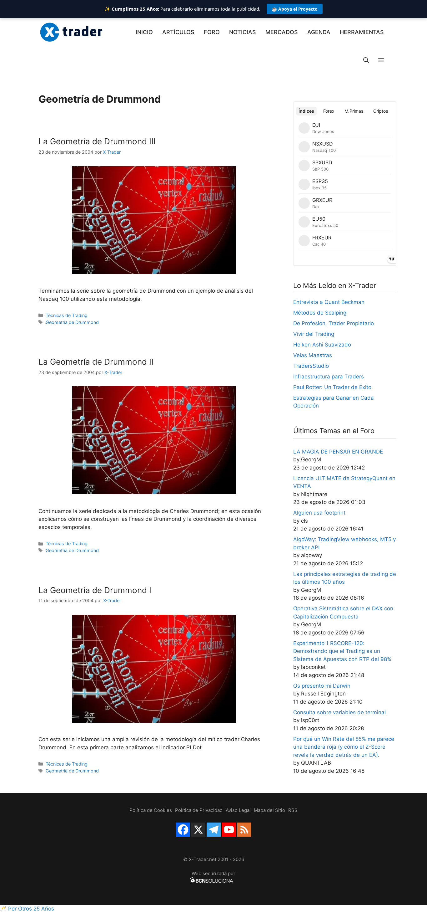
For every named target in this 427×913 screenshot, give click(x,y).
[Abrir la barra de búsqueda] (366, 60)
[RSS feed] (244, 830)
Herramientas (362, 32)
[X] (198, 830)
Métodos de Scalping (319, 313)
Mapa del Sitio (269, 810)
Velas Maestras (312, 355)
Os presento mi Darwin (321, 686)
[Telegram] (214, 830)
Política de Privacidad (199, 810)
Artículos (178, 32)
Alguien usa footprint (319, 513)
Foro (212, 32)
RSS (293, 810)
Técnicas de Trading (67, 315)
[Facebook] (183, 830)
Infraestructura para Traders (328, 376)
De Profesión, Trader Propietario (333, 323)
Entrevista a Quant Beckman (328, 302)
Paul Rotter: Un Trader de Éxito (332, 387)
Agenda (318, 32)
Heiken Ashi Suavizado (322, 344)
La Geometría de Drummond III (97, 141)
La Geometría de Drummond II (95, 362)
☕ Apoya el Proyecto (295, 9)
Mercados (281, 32)
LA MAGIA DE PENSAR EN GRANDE (338, 452)
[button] (381, 60)
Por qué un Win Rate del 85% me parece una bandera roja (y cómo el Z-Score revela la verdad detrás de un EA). (343, 747)
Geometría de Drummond (72, 322)
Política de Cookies (150, 810)
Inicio (144, 32)
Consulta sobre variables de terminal (339, 712)
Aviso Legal (238, 810)
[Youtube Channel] (229, 830)
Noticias (242, 32)
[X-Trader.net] (71, 32)
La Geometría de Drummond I (94, 590)
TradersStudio (311, 366)
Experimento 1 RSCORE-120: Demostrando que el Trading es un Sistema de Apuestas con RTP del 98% (342, 651)
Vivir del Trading (313, 334)
